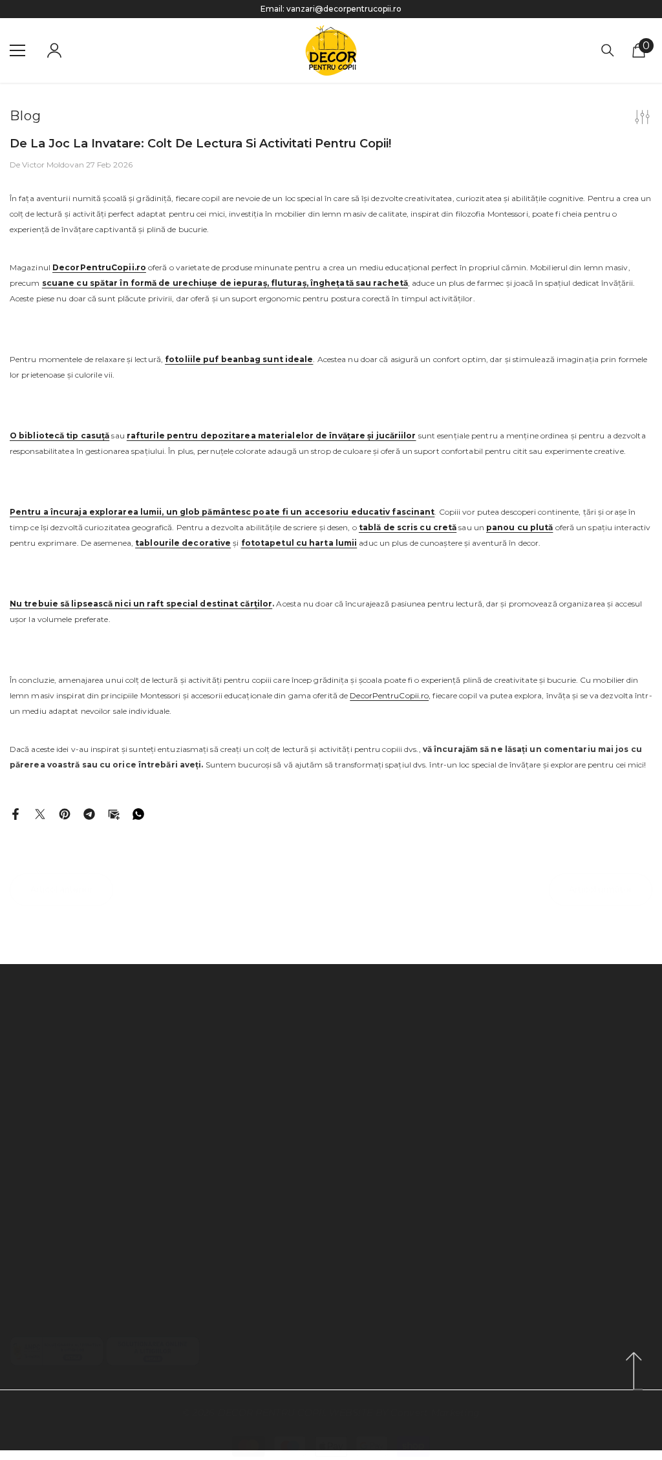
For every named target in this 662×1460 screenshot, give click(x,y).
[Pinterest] (64, 813)
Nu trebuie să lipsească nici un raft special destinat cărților (141, 603)
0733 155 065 (74, 1070)
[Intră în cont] (54, 50)
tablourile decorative (183, 543)
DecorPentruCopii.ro (389, 695)
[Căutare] (607, 50)
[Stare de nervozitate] (40, 813)
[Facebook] (15, 813)
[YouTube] (63, 1309)
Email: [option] (331, 9)
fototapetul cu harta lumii (299, 543)
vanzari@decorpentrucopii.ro (343, 9)
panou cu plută (519, 527)
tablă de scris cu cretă (407, 527)
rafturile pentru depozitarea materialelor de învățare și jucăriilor (271, 435)
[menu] (17, 50)
